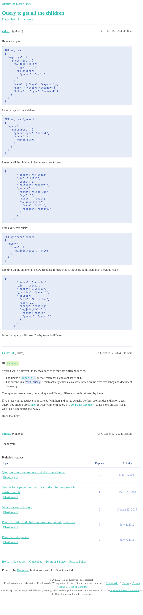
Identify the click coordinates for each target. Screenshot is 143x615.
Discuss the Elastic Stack (16, 3)
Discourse (23, 570)
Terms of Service (56, 561)
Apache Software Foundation (124, 590)
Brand (62, 586)
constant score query (83, 404)
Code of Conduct (78, 586)
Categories (19, 561)
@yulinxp (12, 363)
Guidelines (35, 561)
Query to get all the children (33, 13)
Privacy (136, 583)
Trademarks (112, 583)
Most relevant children (17, 507)
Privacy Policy (77, 561)
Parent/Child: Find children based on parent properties (38, 522)
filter (33, 404)
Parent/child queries (15, 537)
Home (5, 561)
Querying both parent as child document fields (33, 472)
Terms (125, 583)
